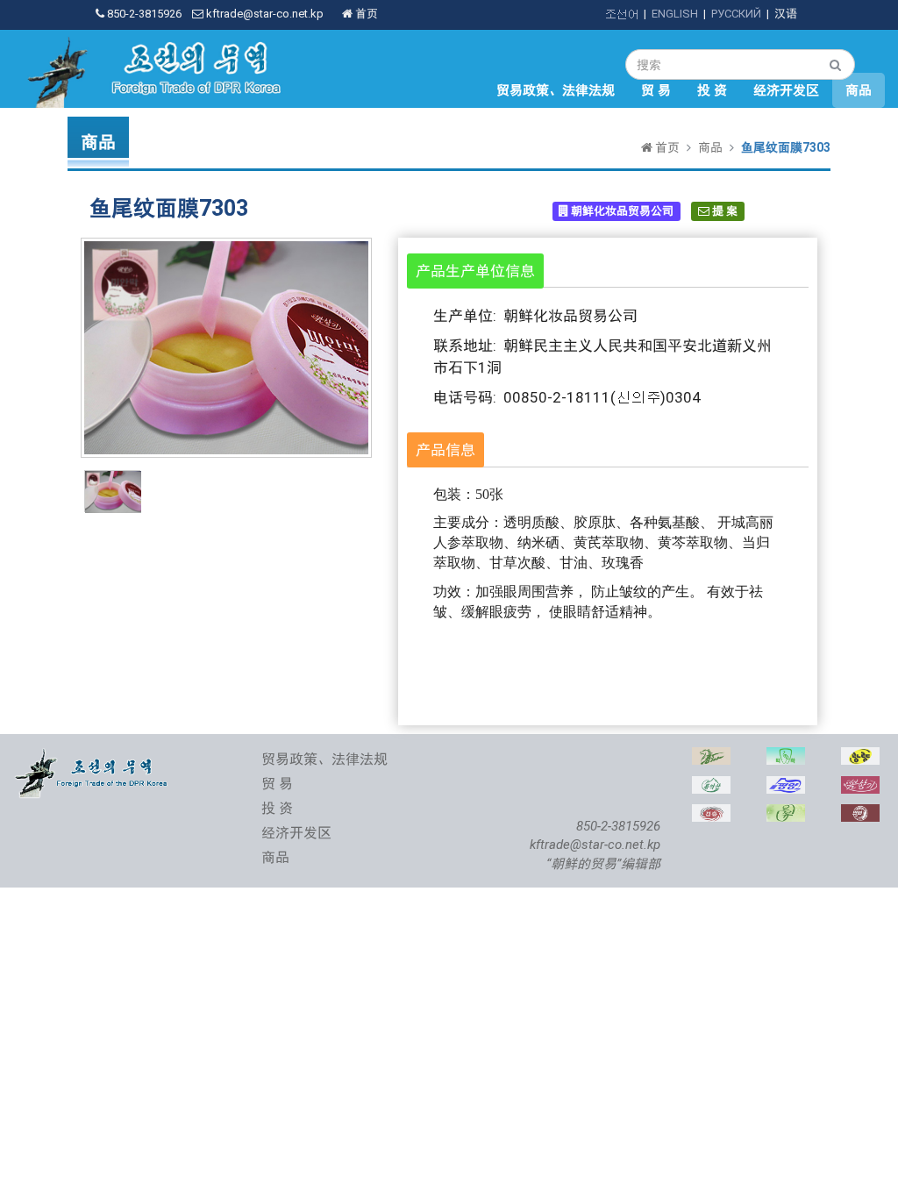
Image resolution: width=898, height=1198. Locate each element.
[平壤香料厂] (785, 813)
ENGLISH (675, 13)
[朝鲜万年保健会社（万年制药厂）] (860, 813)
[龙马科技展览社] (711, 756)
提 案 (723, 210)
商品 (858, 90)
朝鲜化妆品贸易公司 (621, 210)
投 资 (712, 90)
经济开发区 (786, 90)
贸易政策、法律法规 (555, 90)
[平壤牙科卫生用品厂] (785, 756)
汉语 (785, 13)
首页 (365, 13)
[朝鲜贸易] (92, 756)
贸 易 (656, 90)
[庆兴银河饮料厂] (711, 813)
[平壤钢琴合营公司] (785, 785)
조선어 (621, 13)
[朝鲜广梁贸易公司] (860, 756)
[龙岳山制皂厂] (711, 785)
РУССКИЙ (736, 13)
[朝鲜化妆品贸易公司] (860, 785)
